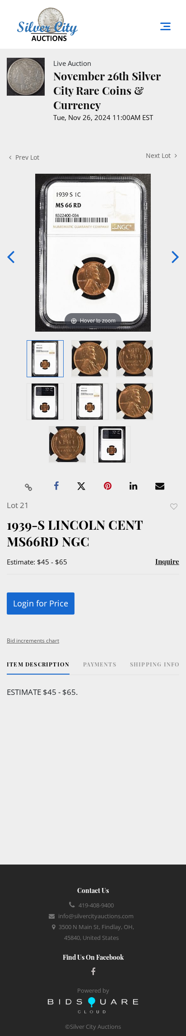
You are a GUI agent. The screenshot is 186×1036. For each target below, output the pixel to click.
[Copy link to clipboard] (28, 486)
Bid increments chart (33, 640)
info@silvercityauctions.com (96, 916)
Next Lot (159, 155)
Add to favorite (173, 506)
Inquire (167, 561)
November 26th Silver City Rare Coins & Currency (106, 90)
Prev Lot (26, 157)
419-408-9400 (96, 905)
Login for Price (40, 603)
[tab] (38, 667)
